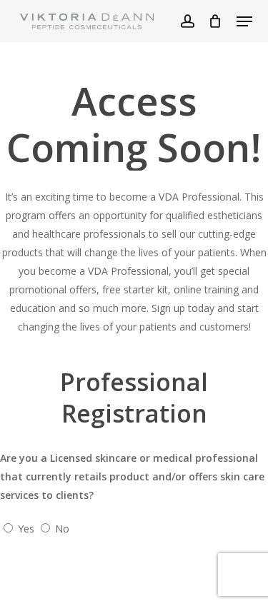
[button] (244, 21)
